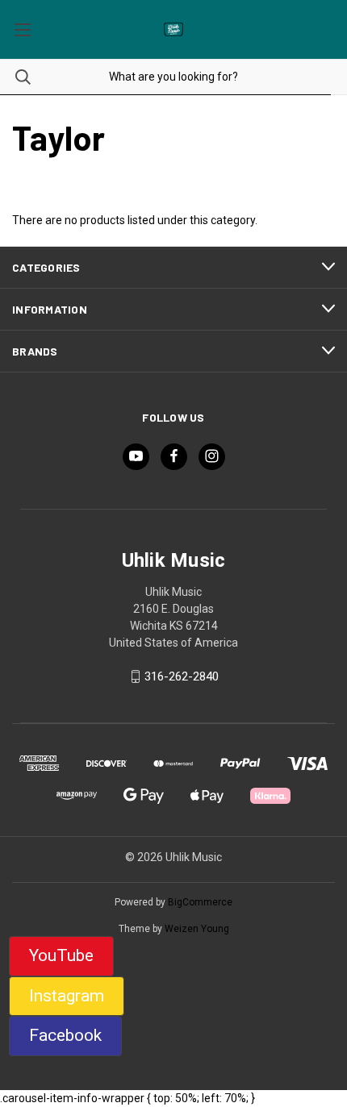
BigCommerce (200, 902)
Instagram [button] (66, 995)
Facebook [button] (65, 1035)
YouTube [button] (61, 955)
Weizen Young (197, 928)
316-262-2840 (181, 676)
